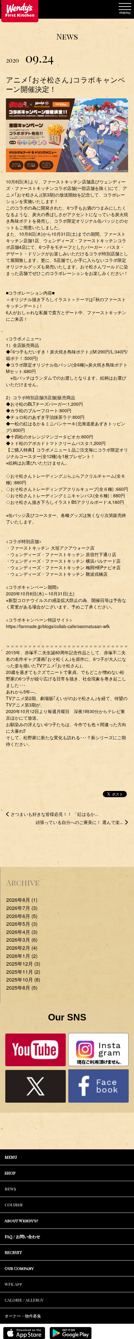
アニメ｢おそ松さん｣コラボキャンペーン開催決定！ (65, 84)
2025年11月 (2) (23, 971)
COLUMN (14, 1204)
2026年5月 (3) (21, 923)
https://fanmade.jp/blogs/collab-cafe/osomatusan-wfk (58, 626)
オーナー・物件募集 (23, 1316)
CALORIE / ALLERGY (24, 1300)
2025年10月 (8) (23, 979)
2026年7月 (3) (21, 907)
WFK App (13, 1284)
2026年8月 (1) (21, 899)
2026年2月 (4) (21, 947)
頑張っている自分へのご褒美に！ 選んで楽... (79, 822)
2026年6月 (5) (21, 916)
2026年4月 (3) (21, 931)
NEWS (10, 1188)
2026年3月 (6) (21, 939)
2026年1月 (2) (21, 955)
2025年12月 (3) (23, 963)
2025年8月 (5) (21, 987)
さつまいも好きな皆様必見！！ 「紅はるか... (54, 814)
